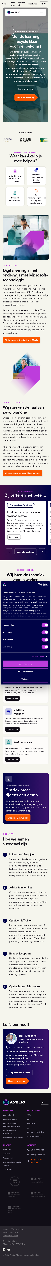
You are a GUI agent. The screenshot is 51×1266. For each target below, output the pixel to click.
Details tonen (38, 656)
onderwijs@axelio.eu (35, 1047)
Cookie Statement (10, 1235)
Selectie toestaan (25, 671)
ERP (29, 1119)
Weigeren (25, 679)
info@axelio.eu (38, 1154)
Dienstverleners (10, 1119)
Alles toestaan (25, 664)
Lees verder (12, 698)
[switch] (45, 632)
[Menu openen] (41, 12)
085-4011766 (37, 1149)
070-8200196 (15, 1047)
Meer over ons (25, 88)
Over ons (13, 3)
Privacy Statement (10, 1232)
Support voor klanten (19, 1072)
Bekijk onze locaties (36, 1161)
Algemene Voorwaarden (13, 1229)
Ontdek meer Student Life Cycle (21, 339)
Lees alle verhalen (25, 551)
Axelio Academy (34, 1136)
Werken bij (21, 3)
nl (42, 4)
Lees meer (14, 537)
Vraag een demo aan (18, 817)
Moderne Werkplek (35, 1132)
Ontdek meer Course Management (22, 473)
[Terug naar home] (13, 12)
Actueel (5, 4)
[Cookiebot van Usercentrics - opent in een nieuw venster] (38, 584)
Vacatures (32, 4)
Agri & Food (8, 1115)
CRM (29, 1115)
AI (28, 1128)
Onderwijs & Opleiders (13, 1137)
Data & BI (31, 1123)
